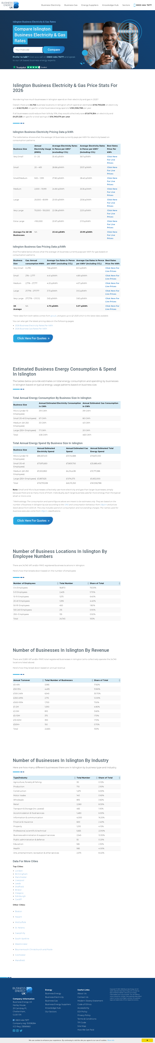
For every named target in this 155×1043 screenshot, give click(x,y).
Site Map (82, 1026)
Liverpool (19, 880)
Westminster (21, 944)
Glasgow (19, 893)
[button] (57, 583)
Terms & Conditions (87, 1019)
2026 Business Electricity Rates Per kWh (34, 325)
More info (110, 1040)
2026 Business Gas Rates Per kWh (31, 329)
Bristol (18, 890)
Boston (18, 911)
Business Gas (71, 5)
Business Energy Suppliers (58, 1004)
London (19, 871)
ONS (66, 505)
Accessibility (83, 1008)
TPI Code (82, 1022)
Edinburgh (20, 896)
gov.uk (53, 316)
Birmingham (21, 874)
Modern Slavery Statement (90, 1001)
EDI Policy (82, 1012)
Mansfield (20, 960)
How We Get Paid (86, 1030)
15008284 (31, 1023)
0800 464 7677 (143, 5)
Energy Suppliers (89, 5)
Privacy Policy (84, 1015)
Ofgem (103, 505)
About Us (82, 993)
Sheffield (19, 887)
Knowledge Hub (110, 5)
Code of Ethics (84, 1004)
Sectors (126, 5)
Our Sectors (50, 1012)
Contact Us (83, 997)
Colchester (20, 955)
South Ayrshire (22, 939)
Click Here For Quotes (32, 338)
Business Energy (53, 993)
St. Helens (20, 928)
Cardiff (18, 899)
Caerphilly (20, 933)
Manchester (21, 877)
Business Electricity (50, 5)
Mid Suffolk (20, 922)
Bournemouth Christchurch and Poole (33, 949)
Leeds (18, 883)
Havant (18, 917)
